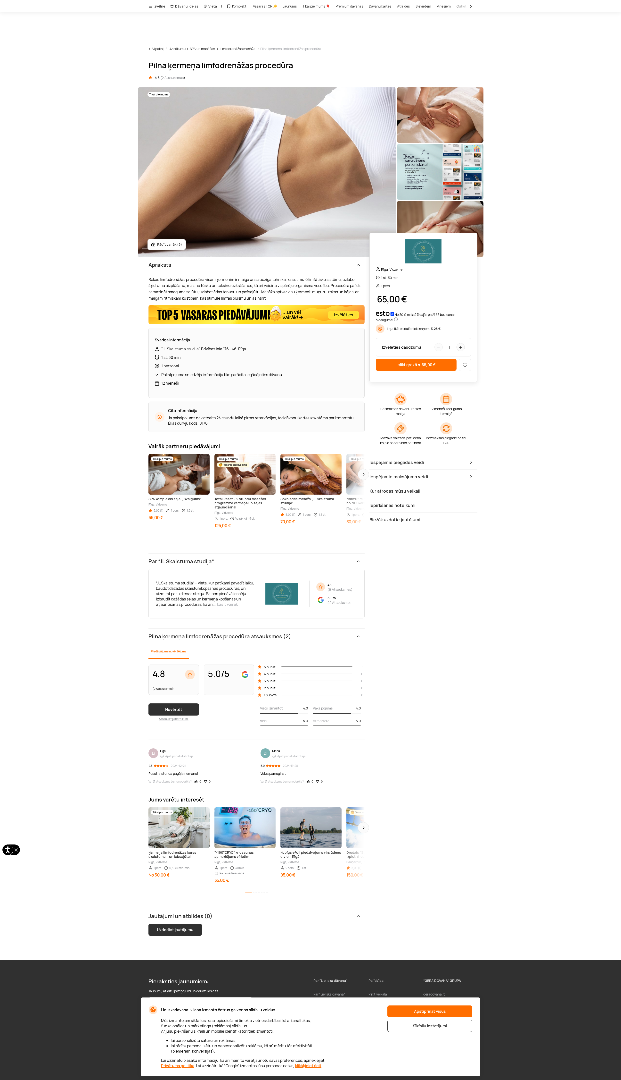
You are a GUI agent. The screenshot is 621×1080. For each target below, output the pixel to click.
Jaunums (290, 6)
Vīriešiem (444, 6)
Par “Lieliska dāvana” (329, 994)
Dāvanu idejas (186, 6)
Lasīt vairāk (227, 604)
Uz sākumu (177, 48)
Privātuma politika (177, 1065)
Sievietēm (423, 6)
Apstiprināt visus (430, 1011)
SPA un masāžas (202, 48)
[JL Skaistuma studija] (423, 252)
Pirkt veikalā (377, 994)
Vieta (212, 6)
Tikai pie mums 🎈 (316, 6)
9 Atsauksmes (340, 589)
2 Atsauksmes (173, 77)
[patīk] (465, 365)
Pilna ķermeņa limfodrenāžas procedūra (290, 48)
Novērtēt (173, 709)
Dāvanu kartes (380, 6)
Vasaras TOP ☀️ (265, 6)
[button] (363, 474)
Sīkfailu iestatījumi (430, 1026)
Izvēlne (159, 6)
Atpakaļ (157, 48)
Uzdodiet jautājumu (175, 929)
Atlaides (403, 6)
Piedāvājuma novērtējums (168, 651)
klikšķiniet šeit (308, 1065)
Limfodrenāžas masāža (237, 48)
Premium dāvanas (349, 6)
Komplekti (239, 6)
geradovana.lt (434, 994)
